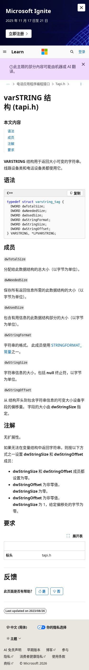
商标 (7, 663)
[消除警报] (81, 7)
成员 (11, 137)
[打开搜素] (72, 51)
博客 (49, 649)
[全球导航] (4, 51)
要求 (11, 149)
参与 (65, 649)
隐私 (7, 656)
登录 (82, 51)
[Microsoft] (45, 52)
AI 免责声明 (12, 649)
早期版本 (33, 649)
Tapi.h (60, 84)
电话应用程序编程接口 (33, 84)
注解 (11, 143)
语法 (11, 131)
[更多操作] (81, 84)
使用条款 (58, 656)
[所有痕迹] (8, 84)
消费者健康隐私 (31, 656)
